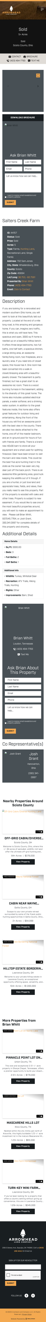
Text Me (25, 654)
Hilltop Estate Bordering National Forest (23, 969)
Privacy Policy (27, 1314)
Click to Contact (22, 289)
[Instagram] (33, 1296)
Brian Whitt (27, 281)
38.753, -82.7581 (26, 277)
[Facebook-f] (26, 1296)
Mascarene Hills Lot (23, 1123)
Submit (10, 202)
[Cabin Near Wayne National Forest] (23, 887)
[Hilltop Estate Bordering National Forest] (23, 952)
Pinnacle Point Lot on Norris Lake (23, 1058)
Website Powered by (18, 1319)
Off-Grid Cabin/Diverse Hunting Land (23, 838)
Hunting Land (27, 249)
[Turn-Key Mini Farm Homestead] (23, 1171)
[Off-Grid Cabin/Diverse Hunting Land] (23, 822)
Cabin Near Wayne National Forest (23, 904)
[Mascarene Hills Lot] (23, 1106)
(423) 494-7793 (23, 285)
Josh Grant (33, 756)
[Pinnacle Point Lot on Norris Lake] (23, 1041)
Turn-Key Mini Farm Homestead (23, 1188)
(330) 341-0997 (33, 775)
